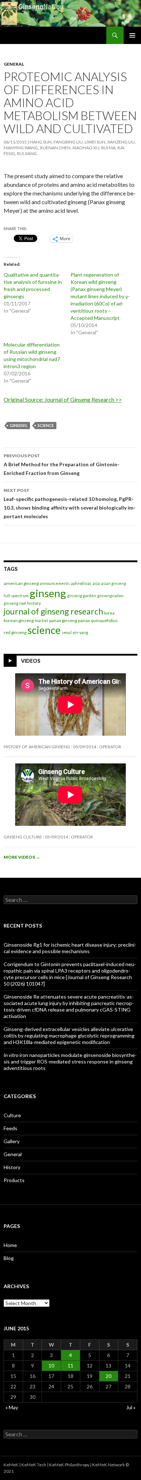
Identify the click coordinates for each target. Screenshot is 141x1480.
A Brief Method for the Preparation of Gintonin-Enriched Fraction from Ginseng (61, 464)
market (41, 620)
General (14, 64)
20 (108, 1376)
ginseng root (15, 603)
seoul (67, 632)
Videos (30, 661)
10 (51, 1365)
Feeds (10, 1128)
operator (110, 746)
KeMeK (11, 1464)
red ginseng (15, 632)
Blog (9, 1258)
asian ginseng (113, 583)
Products (14, 1180)
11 (70, 1365)
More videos (22, 857)
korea (109, 613)
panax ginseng (63, 620)
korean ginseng (19, 620)
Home (10, 1245)
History (12, 1167)
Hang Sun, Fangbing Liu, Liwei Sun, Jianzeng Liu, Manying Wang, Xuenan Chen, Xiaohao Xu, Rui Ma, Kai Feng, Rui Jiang (70, 147)
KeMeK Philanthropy (69, 1464)
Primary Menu (132, 35)
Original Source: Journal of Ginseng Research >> (63, 399)
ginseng (18, 425)
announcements (55, 583)
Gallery (12, 1141)
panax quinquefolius (98, 620)
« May (11, 1407)
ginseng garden (81, 595)
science (46, 425)
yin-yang (80, 632)
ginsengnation (110, 595)
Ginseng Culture (23, 837)
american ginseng (21, 583)
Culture (12, 1115)
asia (96, 583)
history (34, 603)
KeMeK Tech (33, 1464)
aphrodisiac (81, 583)
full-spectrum (16, 595)
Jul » (131, 1407)
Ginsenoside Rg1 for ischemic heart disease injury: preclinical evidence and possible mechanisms (70, 948)
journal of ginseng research (53, 611)
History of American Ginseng (37, 746)
